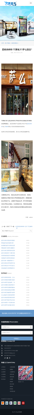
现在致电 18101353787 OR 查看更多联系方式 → (17, 313)
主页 (2, 43)
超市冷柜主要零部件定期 (8, 250)
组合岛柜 (12, 384)
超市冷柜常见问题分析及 (8, 305)
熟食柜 (11, 381)
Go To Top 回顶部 (17, 412)
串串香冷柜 (12, 391)
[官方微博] (5, 358)
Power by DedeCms (6, 399)
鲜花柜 (11, 389)
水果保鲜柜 (12, 367)
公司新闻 (3, 374)
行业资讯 (3, 376)
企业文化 (3, 369)
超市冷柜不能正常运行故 (8, 300)
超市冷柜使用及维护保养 (8, 297)
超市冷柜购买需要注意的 (8, 280)
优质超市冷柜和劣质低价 (8, 258)
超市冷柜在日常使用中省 (8, 263)
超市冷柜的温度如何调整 (8, 290)
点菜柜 (11, 379)
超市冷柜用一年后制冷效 (8, 302)
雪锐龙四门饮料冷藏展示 (8, 248)
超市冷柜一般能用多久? (7, 260)
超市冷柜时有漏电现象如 (8, 287)
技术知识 (3, 379)
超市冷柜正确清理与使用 (8, 292)
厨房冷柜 (12, 374)
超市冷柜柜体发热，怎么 (8, 277)
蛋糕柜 (11, 386)
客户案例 (7, 43)
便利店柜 (12, 376)
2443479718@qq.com (9, 353)
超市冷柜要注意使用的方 (8, 285)
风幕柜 (6, 126)
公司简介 (3, 367)
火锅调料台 (12, 372)
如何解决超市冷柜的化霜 (8, 245)
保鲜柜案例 (14, 43)
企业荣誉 (3, 372)
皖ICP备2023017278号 (9, 355)
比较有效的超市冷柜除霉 (8, 255)
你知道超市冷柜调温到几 (8, 268)
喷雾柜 (11, 369)
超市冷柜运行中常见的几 (8, 265)
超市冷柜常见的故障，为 (8, 282)
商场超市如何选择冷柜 (7, 243)
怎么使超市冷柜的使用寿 (8, 295)
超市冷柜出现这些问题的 (8, 240)
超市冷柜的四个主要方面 (8, 253)
